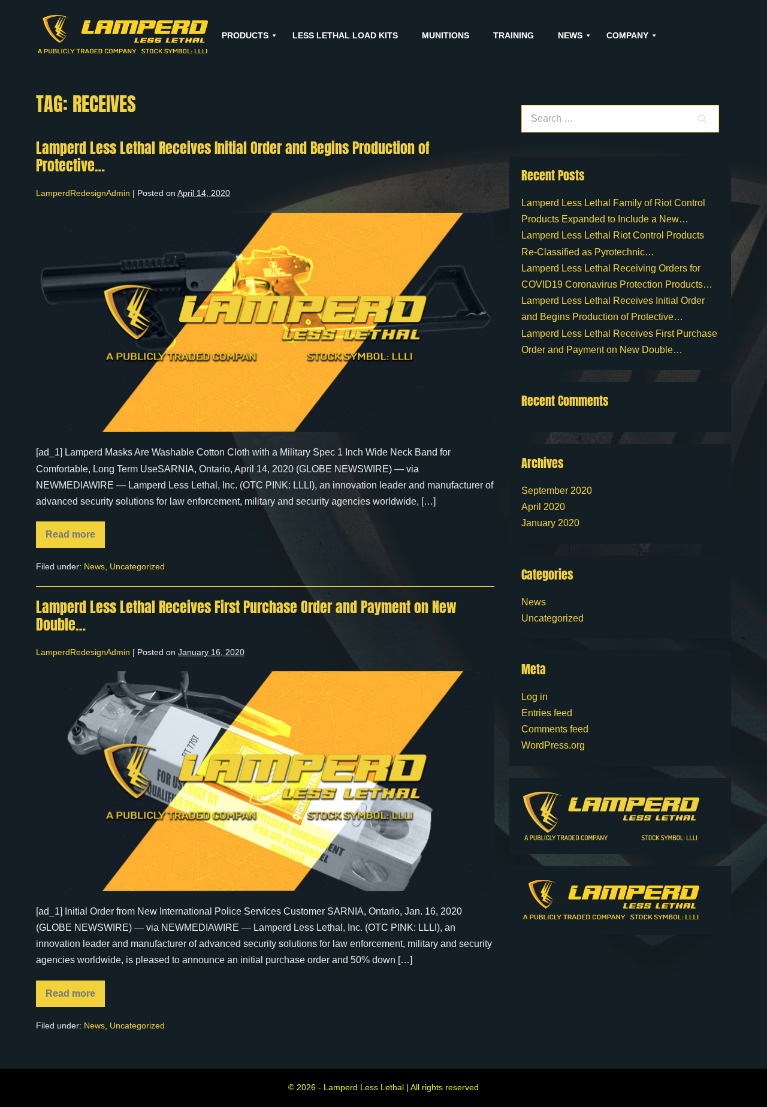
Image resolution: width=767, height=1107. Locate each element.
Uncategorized (137, 566)
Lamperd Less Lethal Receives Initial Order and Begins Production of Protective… (233, 156)
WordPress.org (553, 745)
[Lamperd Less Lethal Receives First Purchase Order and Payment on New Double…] (265, 781)
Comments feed (554, 729)
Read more (75, 530)
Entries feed (546, 713)
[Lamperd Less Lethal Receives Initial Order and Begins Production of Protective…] (265, 323)
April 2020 (543, 507)
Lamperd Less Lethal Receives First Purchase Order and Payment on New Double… (246, 615)
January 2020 (550, 523)
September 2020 (556, 490)
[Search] (702, 118)
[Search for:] (620, 118)
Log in (534, 697)
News (94, 566)
